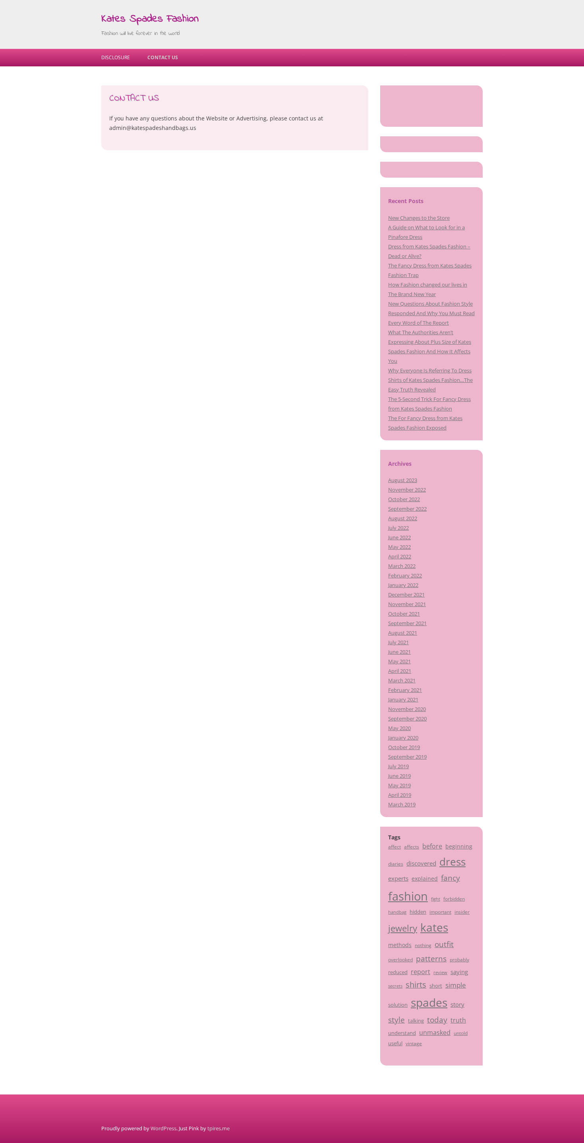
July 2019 (398, 766)
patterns (431, 958)
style (396, 1020)
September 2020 (407, 718)
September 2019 (407, 756)
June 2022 (399, 537)
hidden (418, 911)
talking (416, 1020)
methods (400, 945)
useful (395, 1043)
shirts (416, 984)
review (440, 972)
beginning (458, 846)
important (440, 912)
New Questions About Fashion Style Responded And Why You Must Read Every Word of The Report (431, 313)
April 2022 (399, 556)
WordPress (163, 1128)
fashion (408, 896)
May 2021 (399, 661)
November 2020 (407, 709)
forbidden (454, 898)
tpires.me (218, 1128)
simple (455, 985)
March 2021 (402, 680)
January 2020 (403, 737)
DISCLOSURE (115, 57)
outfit (444, 944)
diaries (395, 863)
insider (462, 912)
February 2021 (405, 690)
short (435, 985)
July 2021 (398, 642)
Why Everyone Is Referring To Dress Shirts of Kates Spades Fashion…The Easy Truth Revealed (430, 380)
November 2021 (407, 604)
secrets (395, 986)
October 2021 (404, 613)
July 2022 (398, 527)
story (457, 1004)
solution (398, 1004)
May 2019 (399, 785)
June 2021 (399, 651)
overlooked (400, 959)
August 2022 (402, 518)
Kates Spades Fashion (150, 19)
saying (459, 972)
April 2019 (399, 794)
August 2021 (402, 632)
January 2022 (403, 585)
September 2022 (407, 508)
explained (425, 878)
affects (411, 846)
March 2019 (402, 804)
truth (458, 1020)
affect (394, 846)
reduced (398, 972)
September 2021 (407, 623)
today (437, 1019)
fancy (450, 878)
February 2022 (405, 575)
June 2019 (399, 775)
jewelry (402, 928)
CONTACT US (162, 57)
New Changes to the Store (419, 217)
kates (434, 927)
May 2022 (399, 546)
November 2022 (407, 489)
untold (461, 1033)
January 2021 (403, 699)
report (420, 971)
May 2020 (399, 728)
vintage (414, 1043)
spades (429, 1002)
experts (398, 878)
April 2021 (399, 670)
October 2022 (404, 499)
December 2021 (406, 594)
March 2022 (402, 566)
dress (452, 861)
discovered (421, 863)
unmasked (435, 1032)
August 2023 (402, 480)
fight (435, 899)
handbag (397, 912)
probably (459, 959)
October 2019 (404, 747)
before (432, 846)
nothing (423, 945)
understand (402, 1032)
